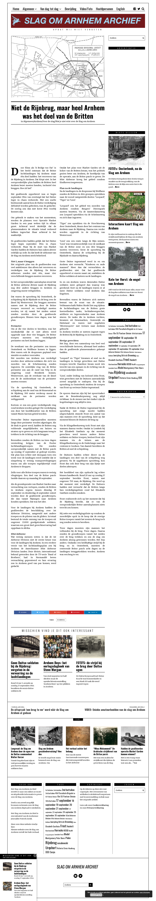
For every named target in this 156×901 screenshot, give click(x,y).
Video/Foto (86, 8)
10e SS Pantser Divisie (122, 333)
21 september (62, 808)
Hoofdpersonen (104, 8)
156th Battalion (137, 352)
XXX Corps (50, 852)
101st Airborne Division (127, 352)
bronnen (15, 805)
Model (120, 368)
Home (16, 8)
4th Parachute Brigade (124, 329)
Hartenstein (112, 364)
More (117, 187)
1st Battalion (112, 326)
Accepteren (96, 895)
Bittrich (124, 355)
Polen (110, 373)
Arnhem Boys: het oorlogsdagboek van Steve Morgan (56, 666)
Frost (126, 359)
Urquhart (113, 377)
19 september (62, 805)
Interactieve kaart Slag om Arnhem (125, 226)
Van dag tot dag (49, 8)
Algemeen (28, 8)
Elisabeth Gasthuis (115, 360)
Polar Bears (139, 367)
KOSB (129, 364)
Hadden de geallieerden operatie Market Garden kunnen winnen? (132, 751)
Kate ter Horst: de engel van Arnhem (124, 281)
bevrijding (117, 355)
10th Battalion (137, 333)
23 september (133, 345)
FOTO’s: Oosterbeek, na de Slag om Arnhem (125, 170)
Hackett (133, 359)
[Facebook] (135, 8)
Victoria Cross (125, 377)
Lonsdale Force (112, 368)
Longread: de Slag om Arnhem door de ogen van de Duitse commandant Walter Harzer (22, 753)
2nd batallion (120, 326)
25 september (122, 348)
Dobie (137, 356)
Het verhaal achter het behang (76, 750)
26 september (134, 349)
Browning (132, 355)
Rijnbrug (61, 620)
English (120, 8)
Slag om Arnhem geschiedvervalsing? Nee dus (50, 751)
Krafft (134, 364)
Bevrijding (70, 8)
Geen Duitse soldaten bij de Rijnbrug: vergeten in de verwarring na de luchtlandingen (25, 669)
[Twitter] (139, 8)
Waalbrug (134, 378)
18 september (127, 338)
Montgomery (129, 367)
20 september (125, 342)
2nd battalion (131, 326)
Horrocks (121, 364)
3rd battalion (50, 793)
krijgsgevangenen (140, 364)
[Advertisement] (58, 145)
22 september (123, 346)
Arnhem (38, 121)
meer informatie (145, 892)
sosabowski (131, 373)
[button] (142, 38)
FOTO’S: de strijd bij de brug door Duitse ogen (89, 666)
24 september (68, 812)
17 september (63, 800)
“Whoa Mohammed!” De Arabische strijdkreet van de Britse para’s (105, 751)
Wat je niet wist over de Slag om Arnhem (75, 121)
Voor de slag (49, 121)
